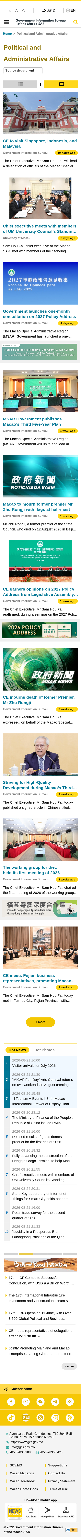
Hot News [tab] (17, 1050)
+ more (69, 1366)
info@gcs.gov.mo (23, 1447)
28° (51, 10)
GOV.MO (16, 1465)
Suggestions (57, 1465)
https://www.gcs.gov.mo (27, 1442)
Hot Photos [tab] (44, 1050)
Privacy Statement (61, 1481)
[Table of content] (5, 22)
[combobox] (23, 71)
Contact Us (56, 1473)
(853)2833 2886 (21, 1452)
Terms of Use (58, 1489)
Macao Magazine (22, 1473)
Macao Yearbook (22, 1481)
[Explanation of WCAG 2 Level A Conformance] (71, 1529)
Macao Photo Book (24, 1489)
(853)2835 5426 (51, 1452)
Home (7, 33)
